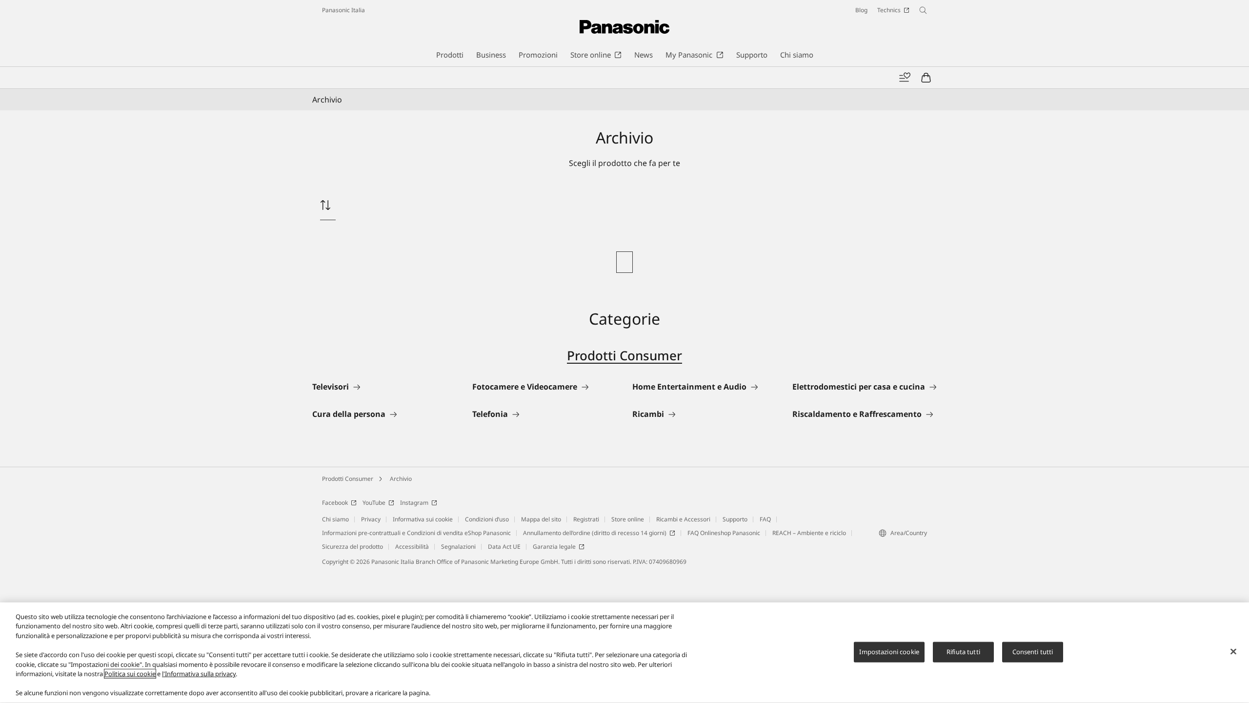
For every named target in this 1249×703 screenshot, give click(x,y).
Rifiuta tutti (963, 651)
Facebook (335, 502)
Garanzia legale (554, 546)
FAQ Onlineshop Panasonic (723, 533)
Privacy (371, 519)
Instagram (414, 502)
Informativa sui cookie (423, 519)
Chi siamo (335, 519)
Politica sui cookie (130, 673)
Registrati (586, 519)
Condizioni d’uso (487, 519)
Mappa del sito (541, 519)
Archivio (401, 479)
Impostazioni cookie (889, 651)
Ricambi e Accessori (683, 519)
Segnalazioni (458, 546)
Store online (627, 519)
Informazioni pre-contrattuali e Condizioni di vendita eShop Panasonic (416, 533)
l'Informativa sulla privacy (199, 673)
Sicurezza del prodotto (352, 546)
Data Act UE (504, 546)
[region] (624, 652)
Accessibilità (412, 546)
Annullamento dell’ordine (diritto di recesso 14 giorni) (594, 533)
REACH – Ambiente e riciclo (809, 533)
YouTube (374, 502)
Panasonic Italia (343, 10)
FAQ (765, 519)
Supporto (735, 519)
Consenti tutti (1032, 651)
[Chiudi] (1233, 651)
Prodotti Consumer (624, 355)
